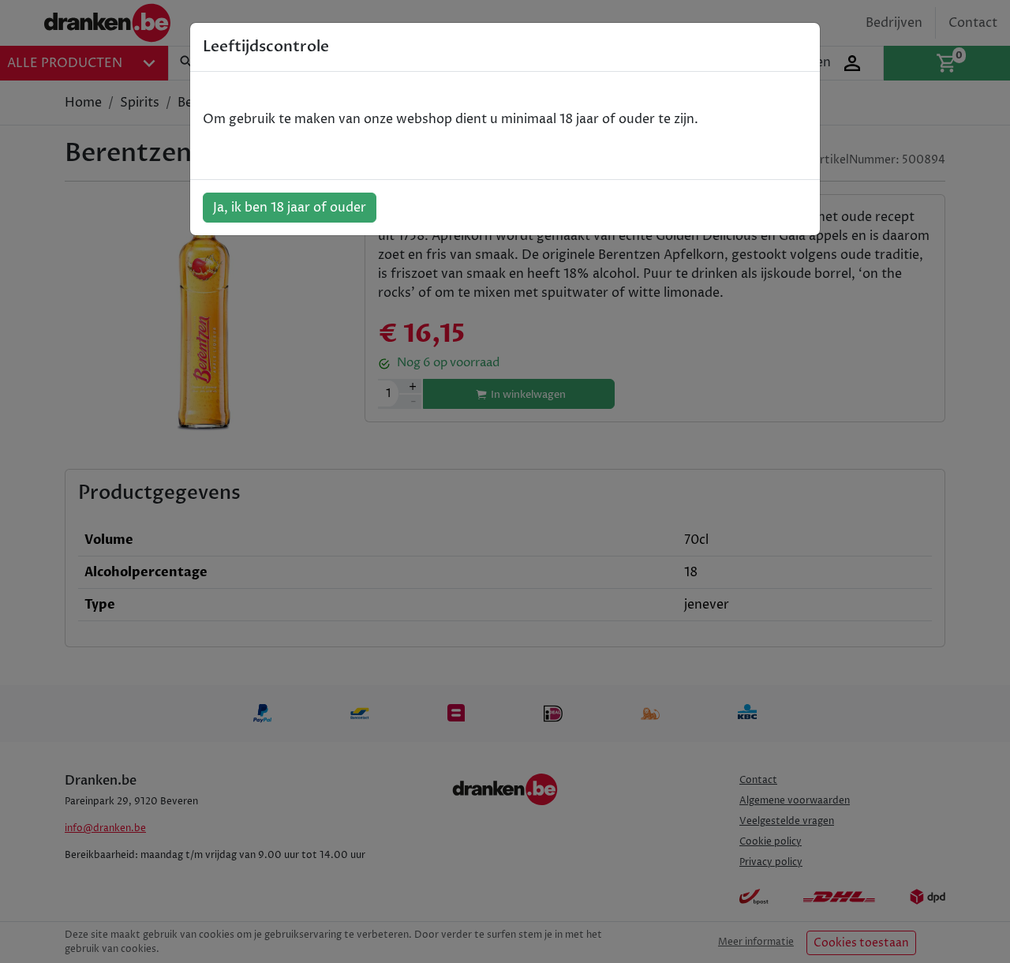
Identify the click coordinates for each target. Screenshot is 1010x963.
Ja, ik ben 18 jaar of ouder (289, 207)
